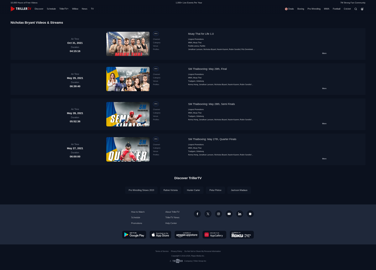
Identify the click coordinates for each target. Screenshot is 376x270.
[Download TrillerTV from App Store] (160, 234)
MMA (326, 8)
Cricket (347, 8)
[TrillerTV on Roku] (242, 234)
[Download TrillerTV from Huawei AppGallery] (214, 234)
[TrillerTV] (21, 8)
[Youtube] (229, 213)
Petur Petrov (215, 190)
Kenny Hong (193, 84)
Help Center (171, 223)
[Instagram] (218, 213)
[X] (208, 213)
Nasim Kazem (222, 49)
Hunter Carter (193, 190)
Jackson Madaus (239, 190)
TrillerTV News (172, 217)
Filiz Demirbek (247, 49)
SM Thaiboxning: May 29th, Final (207, 68)
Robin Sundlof (234, 49)
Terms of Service (162, 251)
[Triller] (250, 213)
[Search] (355, 9)
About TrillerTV (172, 212)
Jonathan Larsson (195, 49)
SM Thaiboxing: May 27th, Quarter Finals (212, 139)
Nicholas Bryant (209, 49)
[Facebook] (197, 213)
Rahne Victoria (170, 190)
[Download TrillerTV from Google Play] (134, 234)
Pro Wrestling (314, 8)
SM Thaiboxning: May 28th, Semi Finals (211, 104)
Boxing (300, 8)
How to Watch (138, 212)
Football (336, 8)
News (84, 8)
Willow (75, 8)
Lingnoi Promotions (196, 39)
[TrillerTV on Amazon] (187, 234)
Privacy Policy (176, 251)
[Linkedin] (239, 213)
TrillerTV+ (64, 8)
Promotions (136, 223)
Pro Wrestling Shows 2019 (141, 190)
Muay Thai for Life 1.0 (201, 33)
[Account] (362, 9)
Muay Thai (197, 43)
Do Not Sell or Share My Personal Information (202, 251)
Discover (39, 8)
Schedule (51, 8)
